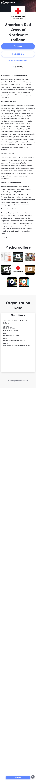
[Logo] (8, 2)
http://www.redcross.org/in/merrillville (16, 345)
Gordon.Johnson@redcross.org (14, 340)
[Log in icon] (33, 2)
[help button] (33, 777)
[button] (18, 256)
